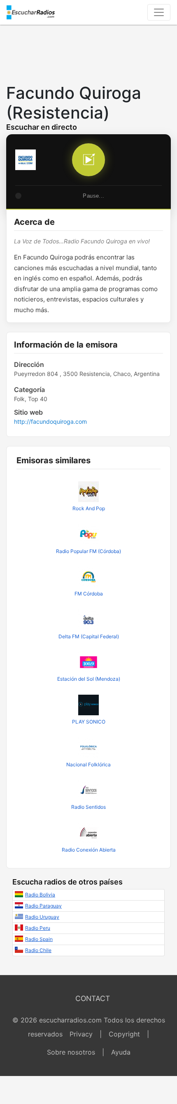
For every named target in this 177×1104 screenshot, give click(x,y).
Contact (92, 998)
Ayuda (120, 1052)
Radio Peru (37, 928)
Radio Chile (38, 950)
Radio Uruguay (42, 917)
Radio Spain (39, 939)
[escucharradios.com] (31, 12)
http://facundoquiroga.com (50, 421)
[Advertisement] (88, 51)
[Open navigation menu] (158, 12)
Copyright (124, 1034)
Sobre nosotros (71, 1052)
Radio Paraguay (43, 906)
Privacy (81, 1034)
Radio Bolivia (40, 895)
